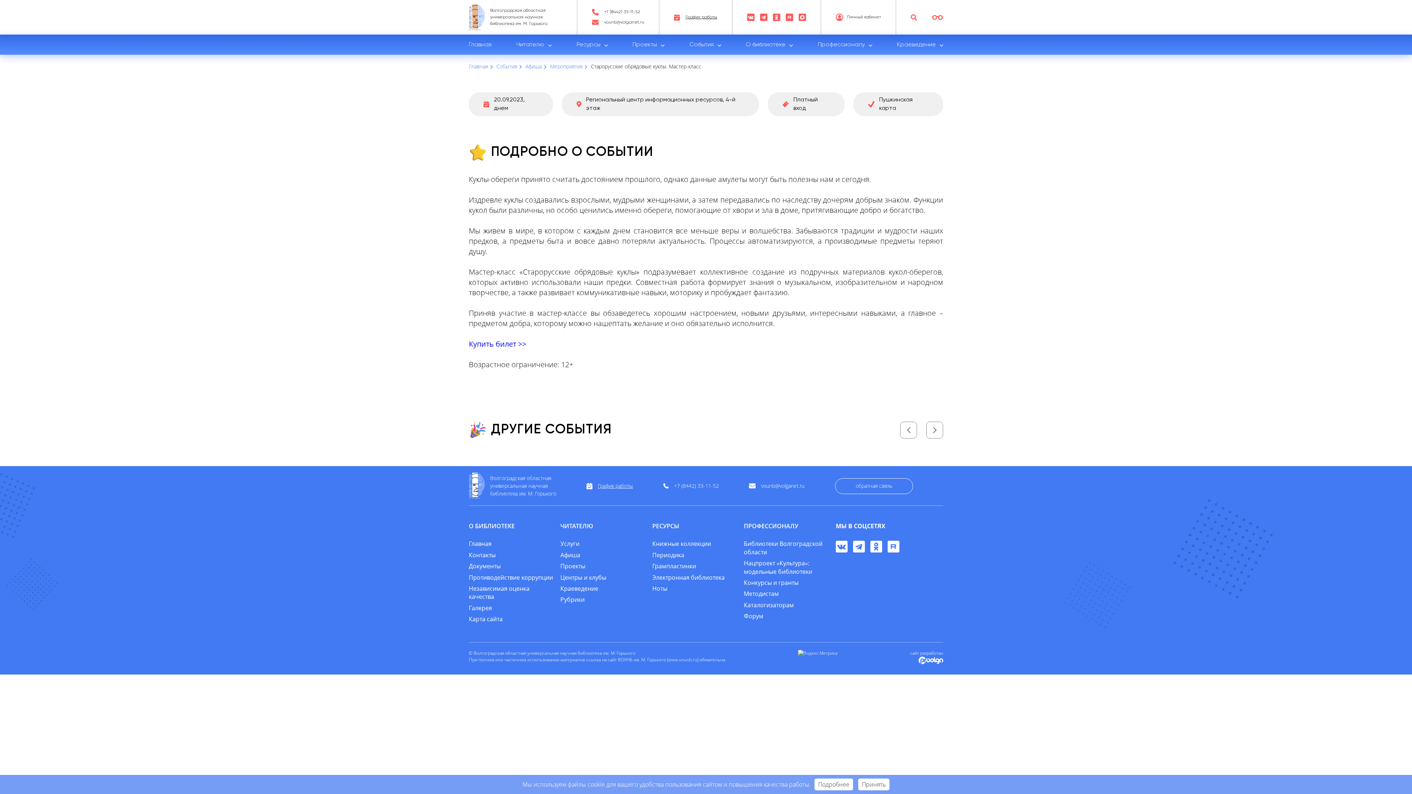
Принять (874, 784)
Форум (753, 616)
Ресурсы (588, 45)
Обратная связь (874, 485)
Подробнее (833, 784)
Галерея (480, 608)
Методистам (761, 594)
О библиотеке (765, 45)
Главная (480, 45)
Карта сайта (486, 619)
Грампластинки (674, 566)
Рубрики (572, 600)
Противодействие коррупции (511, 577)
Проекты (644, 45)
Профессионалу (841, 45)
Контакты (482, 555)
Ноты (659, 588)
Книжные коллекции (681, 544)
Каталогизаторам (769, 605)
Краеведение (916, 45)
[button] (908, 430)
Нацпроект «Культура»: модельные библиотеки (778, 567)
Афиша (570, 555)
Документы (485, 566)
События (701, 45)
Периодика (668, 555)
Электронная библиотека (688, 577)
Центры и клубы (583, 577)
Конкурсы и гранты (771, 583)
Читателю (530, 45)
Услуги (570, 544)
